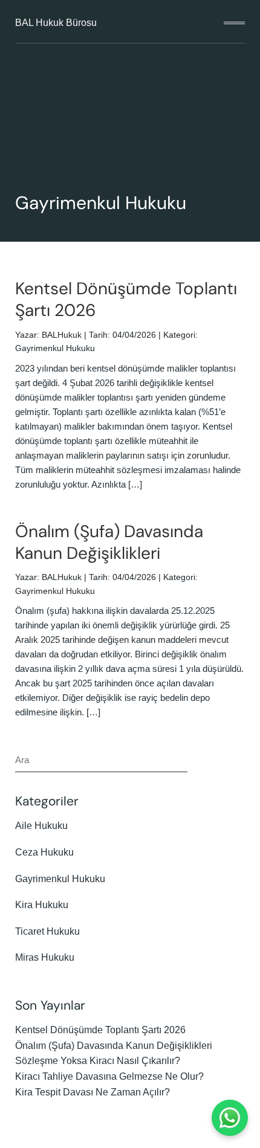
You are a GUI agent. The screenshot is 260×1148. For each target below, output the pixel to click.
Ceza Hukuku (44, 852)
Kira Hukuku (41, 905)
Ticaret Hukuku (47, 931)
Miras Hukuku (44, 957)
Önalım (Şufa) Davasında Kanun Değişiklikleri (109, 542)
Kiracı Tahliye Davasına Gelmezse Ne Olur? (109, 1076)
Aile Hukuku (41, 826)
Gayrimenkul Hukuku (55, 348)
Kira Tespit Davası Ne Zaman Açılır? (92, 1092)
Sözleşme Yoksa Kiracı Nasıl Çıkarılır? (97, 1061)
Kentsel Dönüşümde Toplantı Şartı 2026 (126, 299)
